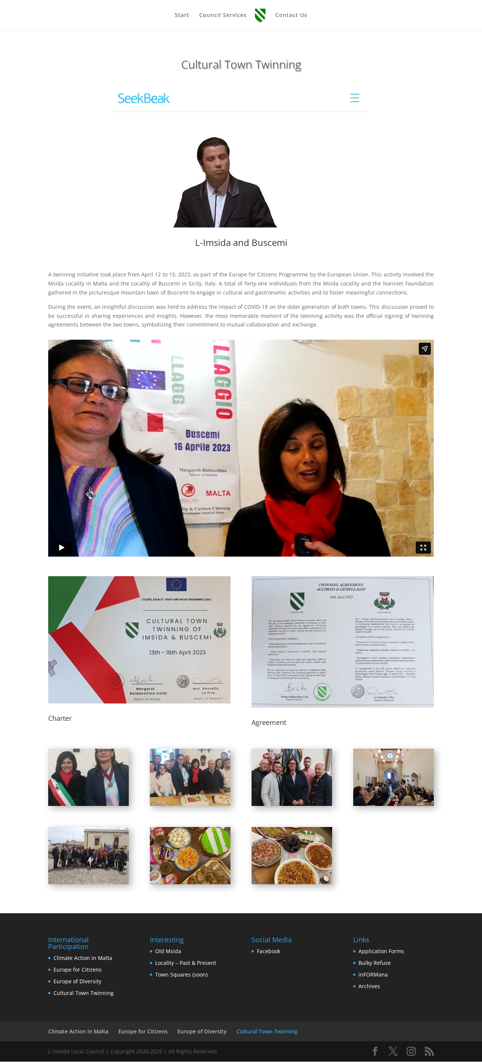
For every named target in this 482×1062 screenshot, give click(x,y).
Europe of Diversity (77, 981)
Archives (369, 986)
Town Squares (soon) (181, 974)
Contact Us (291, 15)
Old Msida (168, 951)
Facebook (268, 951)
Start (182, 15)
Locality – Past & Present (185, 962)
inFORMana (373, 974)
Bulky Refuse (374, 962)
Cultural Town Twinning (83, 992)
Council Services (223, 15)
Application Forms (381, 951)
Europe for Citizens (77, 969)
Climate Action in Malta (82, 957)
